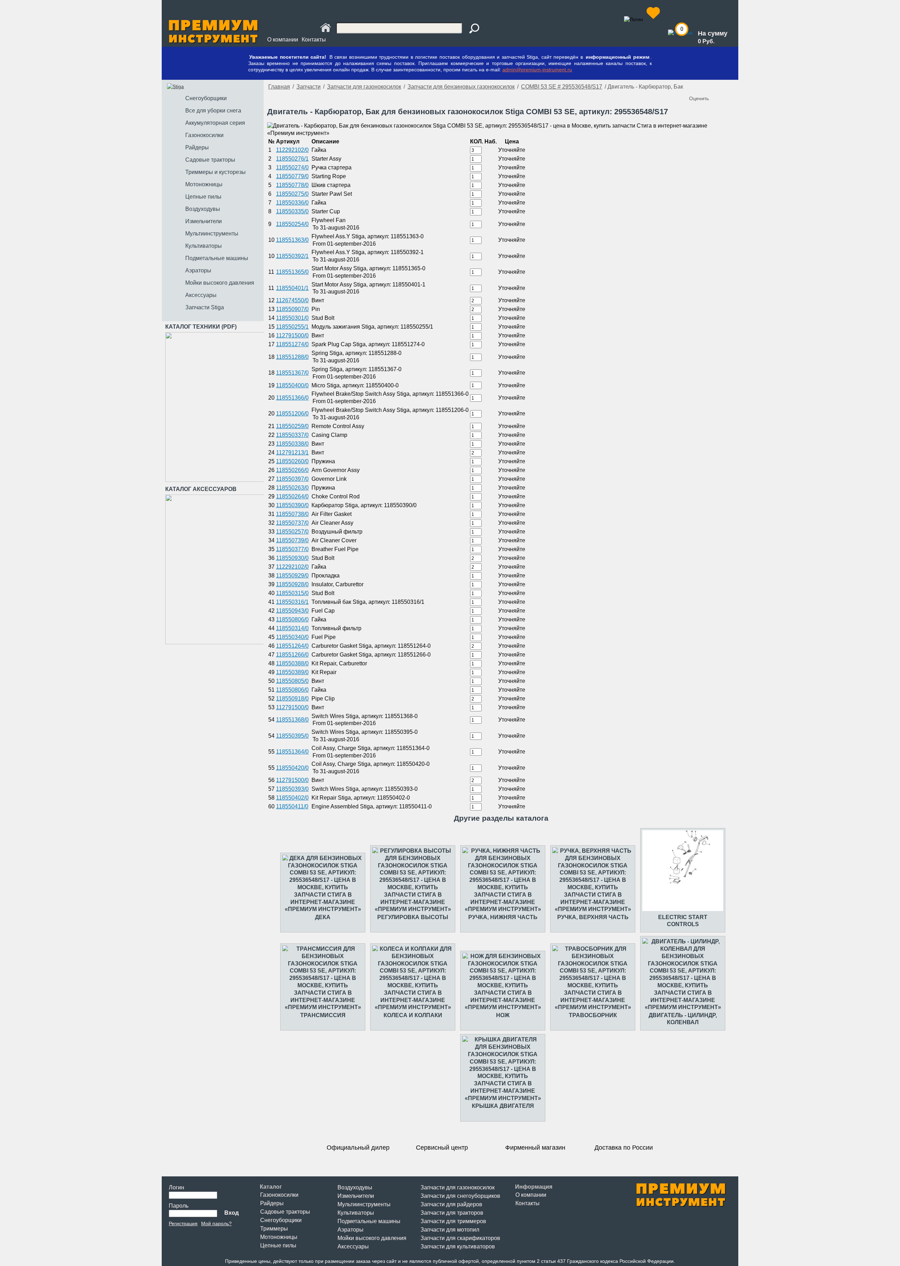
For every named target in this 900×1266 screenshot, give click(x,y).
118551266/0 (292, 655)
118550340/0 (292, 637)
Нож (502, 1015)
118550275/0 (292, 194)
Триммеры (274, 1229)
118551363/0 (292, 240)
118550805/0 (292, 681)
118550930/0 (292, 558)
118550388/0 (292, 663)
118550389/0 (292, 672)
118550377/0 (292, 549)
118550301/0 (292, 318)
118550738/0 (292, 514)
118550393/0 (292, 789)
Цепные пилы (278, 1245)
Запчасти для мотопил (449, 1230)
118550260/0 (292, 461)
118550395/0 (292, 736)
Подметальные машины (369, 1221)
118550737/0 (292, 523)
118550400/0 (292, 385)
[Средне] (709, 86)
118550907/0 (292, 309)
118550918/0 (292, 699)
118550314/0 (292, 628)
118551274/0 (292, 344)
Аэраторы (351, 1230)
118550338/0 (292, 444)
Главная (279, 87)
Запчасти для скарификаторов (460, 1238)
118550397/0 (292, 479)
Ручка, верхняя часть (593, 917)
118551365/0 (292, 272)
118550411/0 (292, 806)
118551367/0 (292, 373)
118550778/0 (292, 185)
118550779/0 (292, 176)
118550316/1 (292, 602)
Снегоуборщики (281, 1220)
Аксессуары (353, 1246)
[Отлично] (723, 86)
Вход (231, 1213)
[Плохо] (702, 86)
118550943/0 (292, 611)
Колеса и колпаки (413, 1015)
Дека (322, 917)
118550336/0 (292, 203)
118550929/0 (292, 576)
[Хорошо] (716, 86)
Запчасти (308, 87)
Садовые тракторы (285, 1212)
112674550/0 (292, 300)
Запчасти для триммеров (453, 1221)
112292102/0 (292, 150)
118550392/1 (292, 256)
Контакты (314, 40)
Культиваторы (356, 1213)
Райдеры (272, 1203)
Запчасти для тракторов (451, 1213)
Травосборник (593, 1015)
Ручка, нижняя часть (503, 917)
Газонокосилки (279, 1195)
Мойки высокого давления (372, 1238)
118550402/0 (292, 798)
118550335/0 (292, 211)
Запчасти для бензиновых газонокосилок (461, 87)
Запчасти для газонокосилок (364, 87)
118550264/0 (292, 496)
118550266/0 (292, 470)
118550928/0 (292, 584)
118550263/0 (292, 488)
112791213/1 (292, 453)
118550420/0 (292, 768)
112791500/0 (292, 335)
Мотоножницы (278, 1237)
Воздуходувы (355, 1187)
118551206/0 (292, 413)
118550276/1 (292, 159)
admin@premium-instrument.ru (537, 69)
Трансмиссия (323, 1015)
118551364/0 (292, 752)
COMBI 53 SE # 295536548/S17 (561, 87)
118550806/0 (292, 619)
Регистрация (183, 1223)
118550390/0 (292, 505)
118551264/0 (292, 646)
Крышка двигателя (503, 1106)
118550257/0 (292, 532)
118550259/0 (292, 426)
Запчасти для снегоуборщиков (460, 1196)
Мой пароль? (216, 1223)
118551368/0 (292, 720)
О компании (282, 40)
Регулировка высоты (412, 917)
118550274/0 (292, 167)
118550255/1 (292, 327)
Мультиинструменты (364, 1204)
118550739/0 (292, 540)
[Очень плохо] (695, 86)
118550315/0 (292, 593)
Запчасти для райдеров (451, 1204)
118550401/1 (292, 288)
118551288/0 (292, 357)
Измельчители (356, 1196)
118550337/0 (292, 435)
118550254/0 (292, 224)
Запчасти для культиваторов (457, 1246)
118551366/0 (292, 398)
